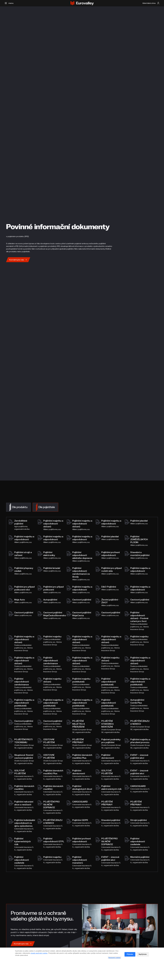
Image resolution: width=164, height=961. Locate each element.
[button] (9, 3)
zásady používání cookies (39, 953)
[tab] (18, 507)
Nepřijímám (143, 954)
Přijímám (130, 954)
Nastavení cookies (114, 957)
